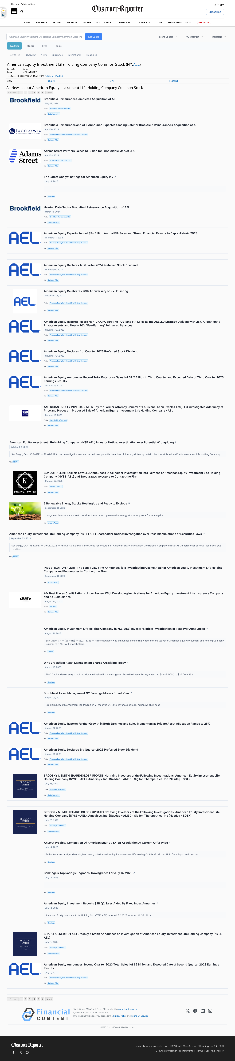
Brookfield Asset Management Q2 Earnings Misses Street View (88, 693)
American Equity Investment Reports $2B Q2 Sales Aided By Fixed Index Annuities (101, 903)
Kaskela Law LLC (56, 486)
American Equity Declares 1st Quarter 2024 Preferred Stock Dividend (91, 265)
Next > (49, 92)
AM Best (53, 606)
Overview (31, 54)
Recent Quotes (165, 36)
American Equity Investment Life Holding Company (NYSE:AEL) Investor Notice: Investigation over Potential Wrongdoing (93, 442)
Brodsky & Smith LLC (57, 789)
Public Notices (28, 4)
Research (174, 80)
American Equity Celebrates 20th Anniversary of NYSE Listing (86, 291)
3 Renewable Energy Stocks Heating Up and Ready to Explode (87, 503)
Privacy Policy (119, 1015)
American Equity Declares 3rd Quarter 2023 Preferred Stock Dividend (91, 749)
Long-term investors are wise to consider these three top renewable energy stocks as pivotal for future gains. (105, 515)
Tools (59, 45)
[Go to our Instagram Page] (27, 1052)
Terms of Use (203, 1050)
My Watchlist (192, 36)
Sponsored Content (179, 22)
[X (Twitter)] (187, 1014)
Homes (15, 4)
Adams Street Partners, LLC (60, 160)
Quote (51, 80)
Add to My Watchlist (54, 76)
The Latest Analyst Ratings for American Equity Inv (80, 177)
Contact (191, 1050)
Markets (14, 45)
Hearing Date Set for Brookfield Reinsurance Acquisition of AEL (87, 207)
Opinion (72, 22)
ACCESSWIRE (53, 582)
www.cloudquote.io (127, 1009)
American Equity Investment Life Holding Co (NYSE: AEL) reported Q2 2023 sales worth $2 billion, (99, 915)
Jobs (159, 22)
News (27, 22)
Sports (57, 22)
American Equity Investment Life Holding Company (68, 134)
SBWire (16, 462)
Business (41, 22)
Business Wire (53, 140)
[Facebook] (195, 1014)
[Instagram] (210, 1014)
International (74, 54)
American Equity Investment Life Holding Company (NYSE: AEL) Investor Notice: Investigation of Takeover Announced (126, 628)
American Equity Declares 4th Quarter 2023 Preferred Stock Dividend (91, 351)
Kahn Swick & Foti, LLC (58, 420)
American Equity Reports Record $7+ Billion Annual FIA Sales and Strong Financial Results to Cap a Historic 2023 (120, 233)
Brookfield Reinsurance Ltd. (60, 108)
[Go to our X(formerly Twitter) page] (20, 1052)
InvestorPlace (53, 523)
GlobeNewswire (53, 114)
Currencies (57, 54)
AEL (136, 64)
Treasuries (91, 54)
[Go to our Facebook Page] (13, 1052)
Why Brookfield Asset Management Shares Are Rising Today (86, 662)
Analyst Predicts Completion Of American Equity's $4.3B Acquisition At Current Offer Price (107, 842)
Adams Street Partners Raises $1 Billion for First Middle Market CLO (90, 151)
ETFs (44, 45)
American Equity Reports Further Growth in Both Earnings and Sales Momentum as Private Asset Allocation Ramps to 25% (127, 723)
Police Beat (103, 22)
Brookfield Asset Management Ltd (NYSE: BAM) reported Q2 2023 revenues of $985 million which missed (103, 704)
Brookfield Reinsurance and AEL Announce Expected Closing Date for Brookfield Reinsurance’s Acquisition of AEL (121, 125)
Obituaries (123, 22)
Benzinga (51, 196)
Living (87, 22)
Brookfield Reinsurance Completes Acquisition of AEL (80, 99)
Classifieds (143, 22)
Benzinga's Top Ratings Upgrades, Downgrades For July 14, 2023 (89, 873)
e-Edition (204, 22)
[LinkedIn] (202, 1014)
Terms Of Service (139, 1015)
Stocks (30, 45)
